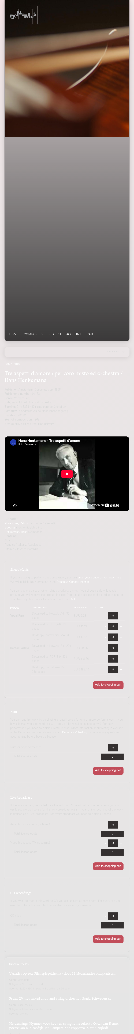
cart (91, 334)
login (123, 352)
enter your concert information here (99, 577)
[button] (108, 685)
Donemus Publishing (74, 732)
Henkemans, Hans (16, 532)
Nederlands (112, 352)
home (14, 334)
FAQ (72, 599)
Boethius (10, 527)
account (73, 334)
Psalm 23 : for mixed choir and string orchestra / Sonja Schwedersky (60, 998)
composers (33, 334)
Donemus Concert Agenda (73, 582)
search (55, 334)
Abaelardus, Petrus (16, 523)
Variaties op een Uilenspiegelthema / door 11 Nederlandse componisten (62, 973)
